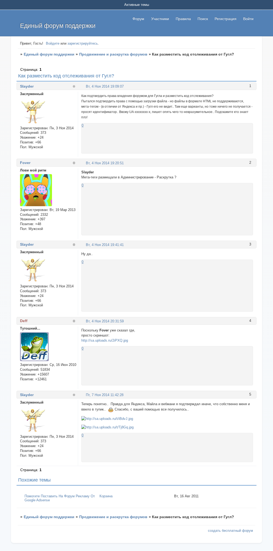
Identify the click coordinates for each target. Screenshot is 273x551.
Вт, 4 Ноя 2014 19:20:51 (105, 163)
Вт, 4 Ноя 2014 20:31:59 (105, 321)
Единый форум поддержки (49, 54)
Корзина (106, 496)
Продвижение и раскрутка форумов (113, 54)
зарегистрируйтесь (82, 43)
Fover (25, 163)
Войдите (52, 43)
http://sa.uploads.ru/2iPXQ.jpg (104, 340)
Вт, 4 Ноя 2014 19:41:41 (105, 245)
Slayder (27, 86)
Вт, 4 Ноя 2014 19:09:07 (105, 86)
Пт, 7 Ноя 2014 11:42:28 (104, 395)
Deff (23, 321)
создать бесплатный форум (230, 531)
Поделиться (83, 86)
